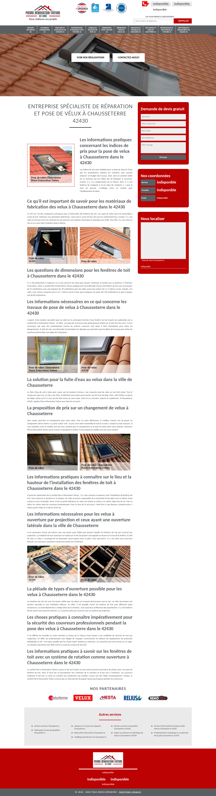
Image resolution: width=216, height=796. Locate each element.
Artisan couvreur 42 (30, 30)
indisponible (160, 3)
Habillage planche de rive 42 (92, 30)
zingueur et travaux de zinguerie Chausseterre (87, 727)
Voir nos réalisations (90, 57)
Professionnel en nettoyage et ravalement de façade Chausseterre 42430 (171, 734)
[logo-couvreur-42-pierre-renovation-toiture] (108, 760)
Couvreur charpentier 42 (44, 30)
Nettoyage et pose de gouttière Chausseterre (47, 731)
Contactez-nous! (128, 57)
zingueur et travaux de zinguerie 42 (136, 30)
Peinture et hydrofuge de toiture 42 (60, 30)
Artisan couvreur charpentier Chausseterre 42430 (126, 727)
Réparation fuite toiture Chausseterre (89, 733)
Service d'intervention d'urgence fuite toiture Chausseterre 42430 (169, 727)
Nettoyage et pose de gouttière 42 (150, 30)
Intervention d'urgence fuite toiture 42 (77, 30)
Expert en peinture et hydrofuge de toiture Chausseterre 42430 (128, 734)
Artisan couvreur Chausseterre (46, 726)
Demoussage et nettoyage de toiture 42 (166, 30)
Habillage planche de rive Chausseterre (90, 737)
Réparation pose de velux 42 (121, 30)
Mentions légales (130, 792)
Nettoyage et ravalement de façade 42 (184, 30)
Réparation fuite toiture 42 (106, 30)
